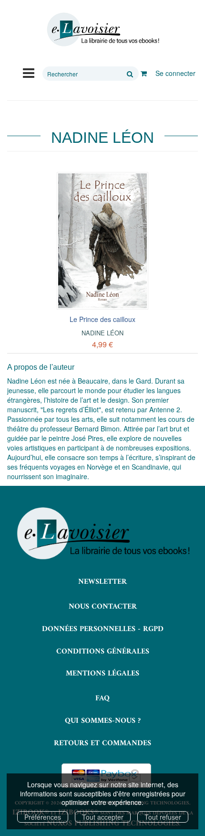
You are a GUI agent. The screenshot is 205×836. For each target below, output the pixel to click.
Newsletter (102, 582)
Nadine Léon (102, 332)
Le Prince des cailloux (102, 319)
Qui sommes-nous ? (103, 721)
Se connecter (175, 73)
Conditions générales (102, 651)
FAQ (102, 698)
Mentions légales (102, 673)
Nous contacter (103, 606)
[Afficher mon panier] (144, 73)
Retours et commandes (102, 743)
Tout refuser (162, 817)
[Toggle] (29, 72)
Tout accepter (102, 817)
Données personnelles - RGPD (103, 629)
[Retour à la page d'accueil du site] (102, 30)
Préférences (42, 817)
